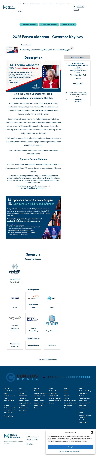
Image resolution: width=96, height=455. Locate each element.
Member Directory (55, 400)
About (66, 388)
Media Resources (84, 398)
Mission (66, 391)
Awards (81, 395)
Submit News (83, 400)
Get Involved (38, 391)
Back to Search (26, 45)
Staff (66, 393)
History (66, 398)
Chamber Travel (39, 403)
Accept (70, 447)
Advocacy (37, 398)
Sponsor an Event (39, 395)
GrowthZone (52, 359)
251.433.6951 (8, 412)
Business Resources (55, 391)
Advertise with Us (85, 403)
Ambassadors (23, 408)
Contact (7, 405)
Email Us (30, 444)
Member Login (80, 6)
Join (20, 388)
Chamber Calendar (29, 25)
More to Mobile (9, 400)
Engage (36, 388)
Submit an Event (68, 25)
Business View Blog (85, 391)
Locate (6, 388)
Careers (66, 395)
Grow (51, 388)
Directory (76, 9)
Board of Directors (70, 400)
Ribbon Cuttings (24, 400)
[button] (92, 432)
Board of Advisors (70, 403)
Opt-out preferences (66, 451)
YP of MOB (22, 410)
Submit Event (83, 422)
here (48, 178)
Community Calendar (49, 25)
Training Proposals (55, 398)
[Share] (72, 48)
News (81, 388)
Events (81, 412)
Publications (83, 393)
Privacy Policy (76, 451)
